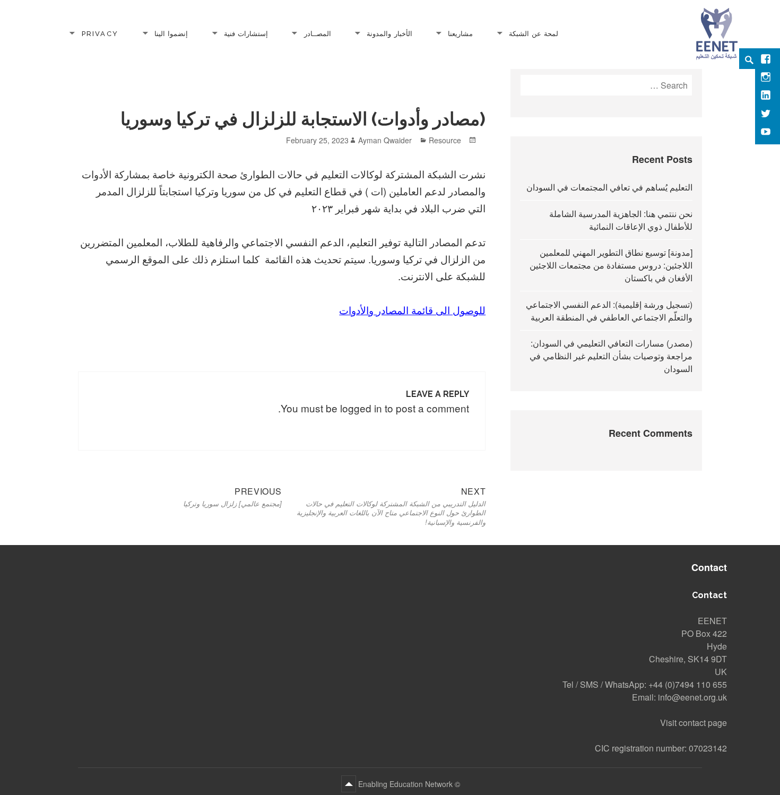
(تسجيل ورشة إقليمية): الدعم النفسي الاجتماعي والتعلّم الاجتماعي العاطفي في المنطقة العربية (609, 310)
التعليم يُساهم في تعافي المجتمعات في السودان (609, 187)
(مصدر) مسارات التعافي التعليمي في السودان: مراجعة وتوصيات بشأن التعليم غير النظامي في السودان (611, 356)
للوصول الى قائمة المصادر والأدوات (412, 310)
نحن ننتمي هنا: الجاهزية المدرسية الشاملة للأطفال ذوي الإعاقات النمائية (620, 220)
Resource (445, 140)
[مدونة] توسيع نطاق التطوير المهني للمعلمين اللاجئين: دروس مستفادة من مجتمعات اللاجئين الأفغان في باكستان (611, 265)
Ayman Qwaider (385, 140)
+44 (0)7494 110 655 (687, 684)
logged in (361, 408)
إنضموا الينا (171, 33)
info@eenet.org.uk (692, 697)
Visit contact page (693, 722)
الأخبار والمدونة (389, 33)
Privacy (100, 33)
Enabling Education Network (404, 784)
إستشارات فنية (246, 33)
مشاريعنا (460, 33)
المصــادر (317, 33)
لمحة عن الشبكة (533, 33)
